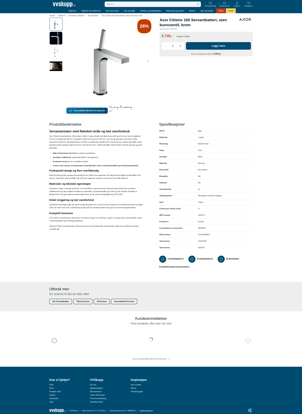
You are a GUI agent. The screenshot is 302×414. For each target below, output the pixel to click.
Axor (200, 131)
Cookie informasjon (97, 395)
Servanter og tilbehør (76, 15)
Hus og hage (129, 11)
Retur (51, 388)
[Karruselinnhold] (109, 60)
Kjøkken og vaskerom (91, 11)
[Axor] (245, 19)
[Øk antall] (180, 46)
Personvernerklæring (98, 398)
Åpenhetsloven (95, 392)
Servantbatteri (93, 15)
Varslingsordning (96, 402)
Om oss (93, 385)
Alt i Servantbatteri (60, 301)
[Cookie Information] (250, 410)
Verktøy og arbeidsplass (150, 11)
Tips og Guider (206, 11)
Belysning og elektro (175, 11)
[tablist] (57, 60)
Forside (52, 15)
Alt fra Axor (102, 301)
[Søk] (198, 4)
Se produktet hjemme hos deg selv (89, 111)
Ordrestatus (54, 398)
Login (51, 402)
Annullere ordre (55, 392)
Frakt (51, 385)
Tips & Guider (136, 385)
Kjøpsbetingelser (96, 388)
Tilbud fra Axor (82, 301)
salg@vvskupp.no (146, 411)
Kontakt (52, 395)
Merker (192, 11)
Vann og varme (112, 11)
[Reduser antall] (165, 46)
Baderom (72, 11)
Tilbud (220, 11)
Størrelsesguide (137, 392)
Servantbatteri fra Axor (124, 301)
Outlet (230, 11)
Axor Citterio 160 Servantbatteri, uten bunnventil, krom (122, 15)
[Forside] (64, 4)
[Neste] (148, 61)
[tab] (56, 24)
